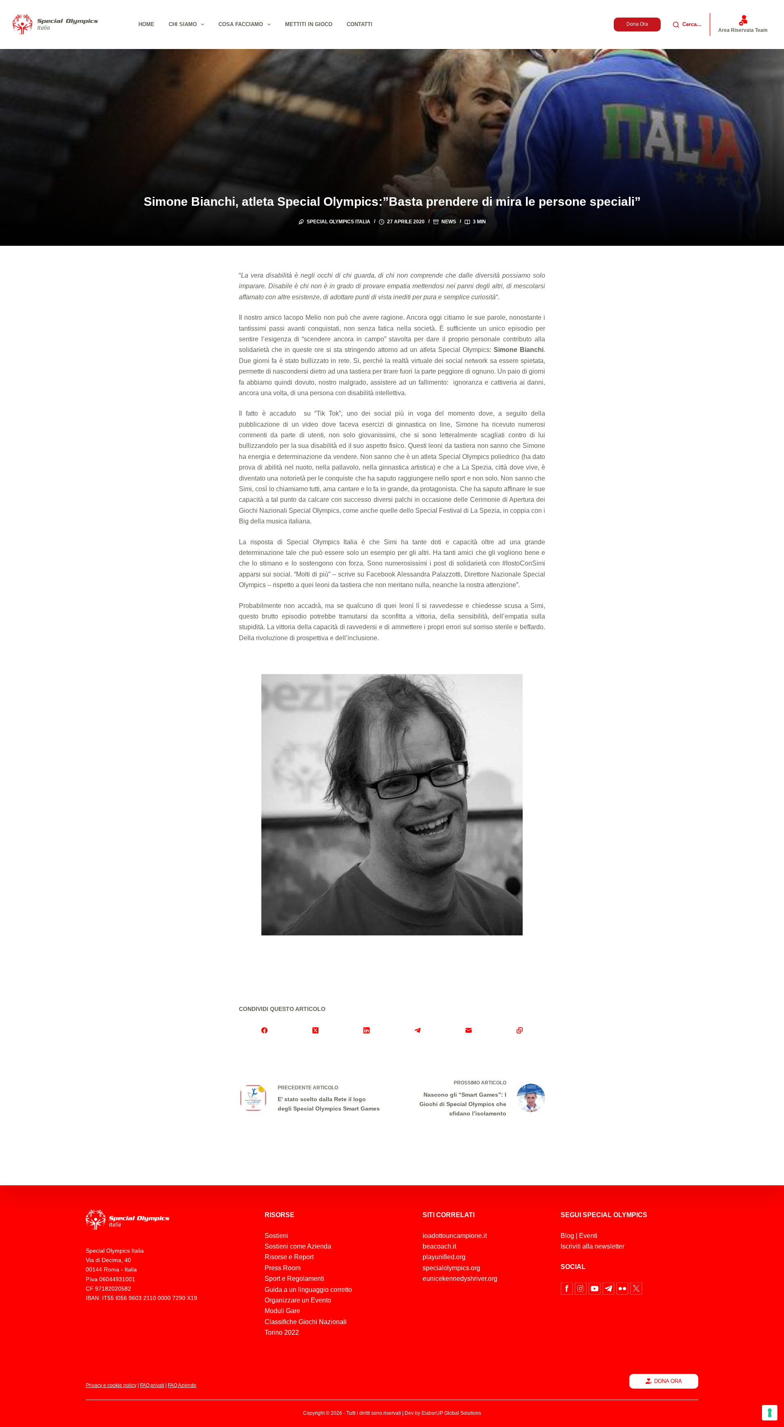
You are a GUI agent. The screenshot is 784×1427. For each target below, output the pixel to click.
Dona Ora (637, 24)
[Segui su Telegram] (609, 1288)
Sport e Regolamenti (294, 1278)
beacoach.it (439, 1246)
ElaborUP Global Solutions (451, 1413)
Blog (567, 1235)
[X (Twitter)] (315, 1030)
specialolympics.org (451, 1267)
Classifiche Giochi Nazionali (306, 1321)
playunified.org (444, 1256)
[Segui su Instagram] (581, 1288)
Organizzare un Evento (298, 1300)
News (448, 222)
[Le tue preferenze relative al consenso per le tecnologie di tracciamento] (769, 1412)
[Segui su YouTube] (595, 1288)
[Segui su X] (636, 1288)
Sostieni (276, 1235)
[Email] (468, 1030)
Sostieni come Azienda (298, 1246)
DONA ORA (668, 1381)
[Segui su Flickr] (623, 1288)
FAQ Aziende (182, 1385)
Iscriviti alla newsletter (592, 1246)
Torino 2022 (282, 1332)
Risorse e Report (289, 1256)
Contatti (359, 24)
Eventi (588, 1235)
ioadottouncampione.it (455, 1235)
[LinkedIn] (366, 1030)
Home (146, 24)
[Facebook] (264, 1030)
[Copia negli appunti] (519, 1030)
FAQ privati (152, 1385)
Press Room (283, 1267)
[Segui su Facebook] (568, 1288)
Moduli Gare (282, 1310)
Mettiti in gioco (308, 24)
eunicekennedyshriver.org (460, 1278)
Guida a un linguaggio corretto (308, 1289)
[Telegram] (417, 1030)
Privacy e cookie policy (111, 1385)
